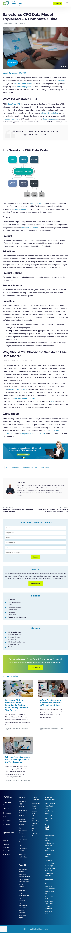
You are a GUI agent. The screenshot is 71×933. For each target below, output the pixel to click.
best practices (25, 433)
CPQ (16, 23)
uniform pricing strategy (49, 113)
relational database (38, 203)
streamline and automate (23, 84)
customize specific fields (30, 228)
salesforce (15, 467)
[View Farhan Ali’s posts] (10, 489)
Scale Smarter (35, 667)
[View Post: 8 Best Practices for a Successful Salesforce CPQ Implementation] (53, 688)
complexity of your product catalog (24, 398)
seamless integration (10, 119)
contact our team (38, 433)
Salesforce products (50, 119)
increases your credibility (17, 389)
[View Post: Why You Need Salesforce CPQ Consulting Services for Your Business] (18, 745)
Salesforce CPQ (14, 104)
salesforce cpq (45, 467)
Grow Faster (35, 583)
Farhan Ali (21, 482)
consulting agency (24, 87)
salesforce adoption (30, 467)
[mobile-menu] (66, 3)
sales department (21, 209)
